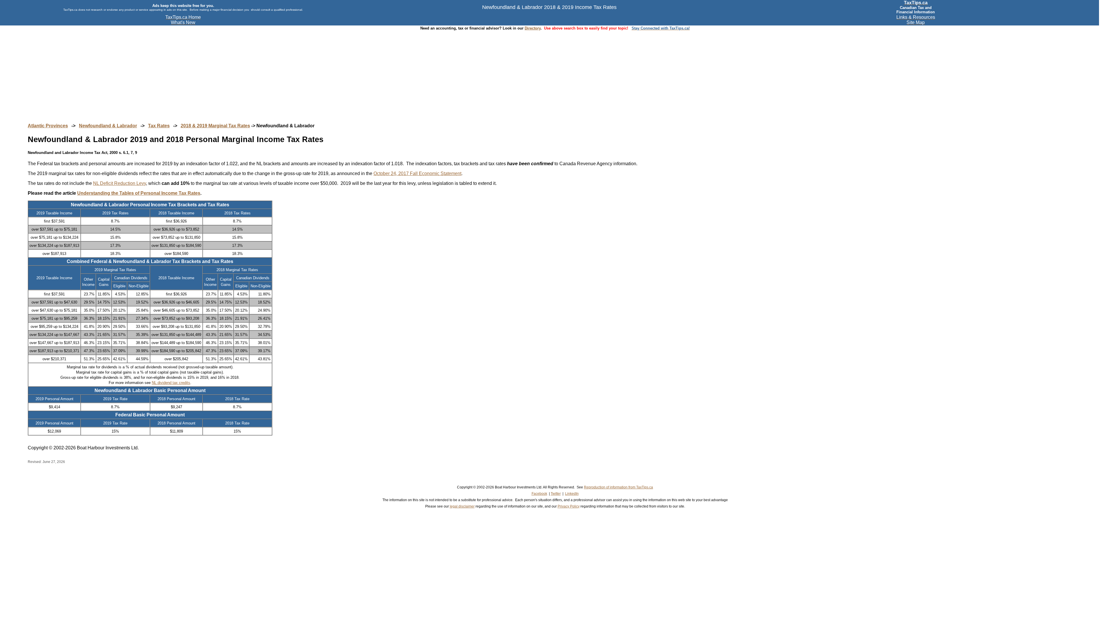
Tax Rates (159, 125)
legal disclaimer (462, 506)
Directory (533, 28)
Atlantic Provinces (48, 125)
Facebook (539, 494)
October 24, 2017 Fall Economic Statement (417, 173)
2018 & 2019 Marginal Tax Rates (215, 125)
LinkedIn (572, 494)
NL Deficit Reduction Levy (119, 183)
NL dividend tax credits (171, 382)
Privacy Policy (569, 506)
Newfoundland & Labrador (108, 125)
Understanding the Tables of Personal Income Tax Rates (138, 193)
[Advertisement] (555, 71)
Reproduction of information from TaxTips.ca (618, 487)
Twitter (556, 494)
